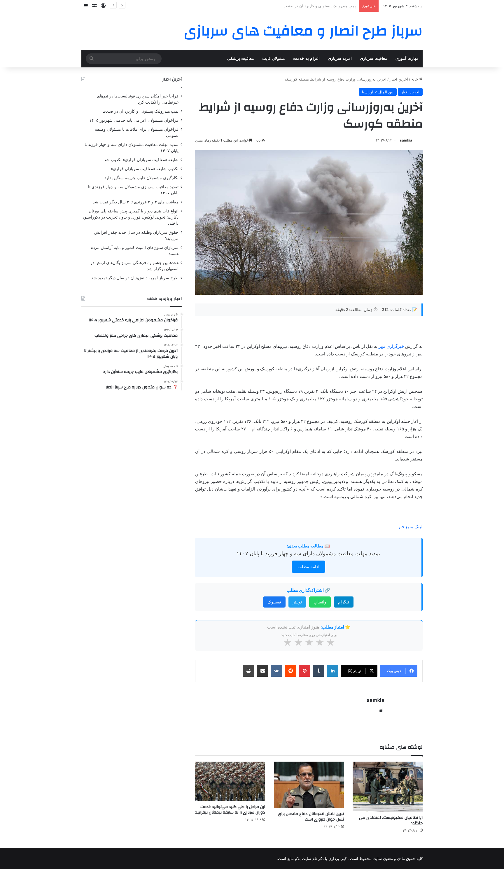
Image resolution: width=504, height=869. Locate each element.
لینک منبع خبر (410, 526)
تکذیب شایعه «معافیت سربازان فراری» (144, 168)
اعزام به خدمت (306, 58)
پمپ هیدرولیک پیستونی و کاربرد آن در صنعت (140, 111)
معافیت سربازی (373, 58)
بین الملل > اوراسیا (377, 92)
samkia (406, 140)
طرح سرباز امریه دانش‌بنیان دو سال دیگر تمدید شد (134, 277)
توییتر (297, 601)
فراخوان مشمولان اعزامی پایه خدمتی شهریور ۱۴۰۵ (314, 6)
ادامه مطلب (308, 566)
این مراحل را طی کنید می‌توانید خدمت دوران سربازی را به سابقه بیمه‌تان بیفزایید (230, 809)
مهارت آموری (407, 58)
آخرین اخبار (399, 79)
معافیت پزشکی (240, 58)
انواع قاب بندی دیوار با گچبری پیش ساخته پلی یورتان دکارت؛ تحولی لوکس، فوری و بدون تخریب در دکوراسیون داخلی (129, 217)
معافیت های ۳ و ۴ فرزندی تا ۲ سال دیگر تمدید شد (135, 202)
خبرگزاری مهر (391, 346)
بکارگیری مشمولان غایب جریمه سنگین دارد (141, 177)
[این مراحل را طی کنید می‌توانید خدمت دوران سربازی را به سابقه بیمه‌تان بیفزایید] (230, 781)
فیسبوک (274, 601)
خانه (415, 79)
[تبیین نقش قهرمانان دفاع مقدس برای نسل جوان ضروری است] (309, 785)
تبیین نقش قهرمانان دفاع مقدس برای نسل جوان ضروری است (311, 816)
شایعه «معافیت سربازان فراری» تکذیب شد (141, 159)
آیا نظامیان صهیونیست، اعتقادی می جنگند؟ (391, 820)
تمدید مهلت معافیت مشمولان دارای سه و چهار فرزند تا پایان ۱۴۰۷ (308, 553)
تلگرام (343, 601)
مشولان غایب (273, 58)
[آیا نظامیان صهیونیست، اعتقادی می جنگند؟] (388, 787)
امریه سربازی (340, 58)
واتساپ (320, 601)
